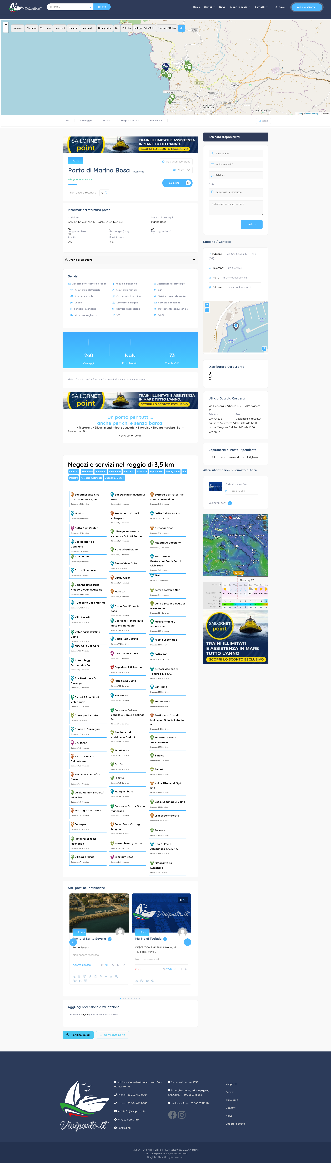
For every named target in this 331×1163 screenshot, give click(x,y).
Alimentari (32, 28)
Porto (75, 160)
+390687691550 (199, 1103)
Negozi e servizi (130, 120)
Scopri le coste (238, 7)
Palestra (126, 28)
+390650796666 (192, 1094)
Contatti (259, 7)
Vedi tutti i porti (217, 502)
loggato (85, 1014)
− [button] (6, 30)
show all (73, 471)
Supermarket (88, 28)
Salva (263, 120)
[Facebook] (172, 1115)
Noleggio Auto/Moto (144, 28)
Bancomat (60, 28)
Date (211, 184)
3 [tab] (125, 998)
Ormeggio (86, 120)
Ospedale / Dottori (167, 28)
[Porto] (81, 6)
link (137, 1119)
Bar (117, 28)
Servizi (208, 7)
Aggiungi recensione (178, 161)
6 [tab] (134, 998)
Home (196, 7)
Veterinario (45, 28)
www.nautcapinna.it (240, 287)
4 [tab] (128, 998)
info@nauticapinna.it (80, 179)
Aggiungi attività (306, 7)
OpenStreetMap (311, 113)
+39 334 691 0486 (136, 1103)
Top (67, 120)
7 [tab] (136, 998)
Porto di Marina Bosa (236, 484)
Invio (250, 224)
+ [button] (6, 25)
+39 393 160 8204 (137, 1094)
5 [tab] (131, 998)
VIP (181, 28)
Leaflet (299, 113)
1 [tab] (120, 998)
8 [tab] (139, 998)
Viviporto (231, 1084)
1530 (195, 1082)
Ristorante (18, 28)
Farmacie (73, 28)
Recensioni (156, 120)
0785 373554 (235, 268)
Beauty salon (104, 28)
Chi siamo (232, 1100)
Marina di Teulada (152, 939)
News (222, 7)
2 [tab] (123, 998)
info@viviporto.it (134, 1111)
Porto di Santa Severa (93, 939)
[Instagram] (181, 1115)
